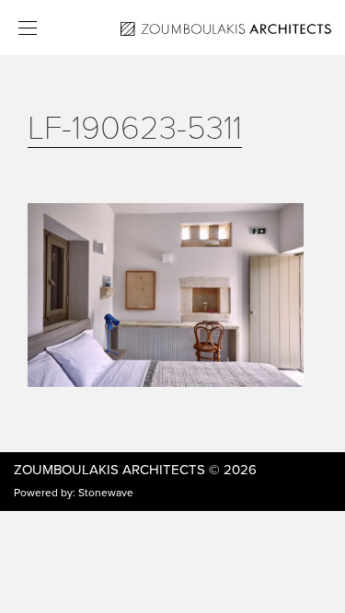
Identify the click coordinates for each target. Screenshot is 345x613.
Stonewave (105, 492)
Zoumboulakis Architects (109, 469)
